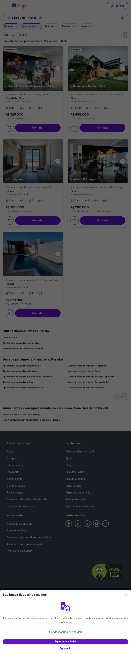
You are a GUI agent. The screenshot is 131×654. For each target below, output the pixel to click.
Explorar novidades (66, 641)
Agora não (65, 648)
